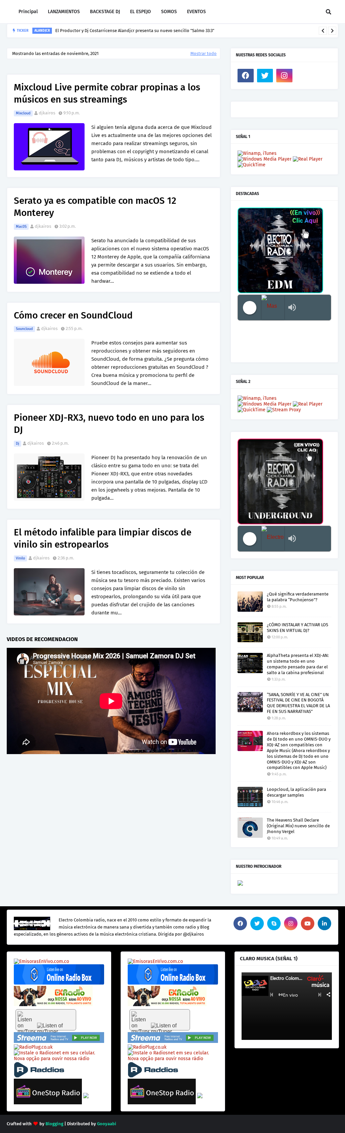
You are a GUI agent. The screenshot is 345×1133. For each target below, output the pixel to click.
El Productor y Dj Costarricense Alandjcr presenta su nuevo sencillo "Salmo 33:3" (134, 30)
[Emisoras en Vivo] (59, 983)
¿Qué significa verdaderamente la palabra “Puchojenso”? (297, 596)
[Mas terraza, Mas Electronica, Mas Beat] (272, 308)
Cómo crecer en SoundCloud (73, 315)
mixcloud (23, 113)
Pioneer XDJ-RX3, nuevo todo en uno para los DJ (109, 423)
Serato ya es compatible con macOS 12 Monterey (95, 206)
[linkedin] (324, 923)
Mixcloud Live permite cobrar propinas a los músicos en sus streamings (107, 93)
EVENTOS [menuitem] (196, 12)
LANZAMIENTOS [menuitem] (64, 12)
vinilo (20, 558)
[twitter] (265, 75)
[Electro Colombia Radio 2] (272, 539)
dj (17, 443)
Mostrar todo (203, 53)
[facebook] (246, 75)
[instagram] (284, 75)
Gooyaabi (106, 1123)
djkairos (47, 112)
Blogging (54, 1123)
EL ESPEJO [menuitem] (140, 12)
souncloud (24, 329)
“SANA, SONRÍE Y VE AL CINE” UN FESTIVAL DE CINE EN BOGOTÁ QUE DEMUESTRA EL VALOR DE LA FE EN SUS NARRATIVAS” (298, 703)
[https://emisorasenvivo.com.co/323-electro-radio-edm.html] (41, 961)
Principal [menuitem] (28, 12)
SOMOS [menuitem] (169, 12)
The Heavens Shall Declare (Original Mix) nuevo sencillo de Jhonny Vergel (298, 826)
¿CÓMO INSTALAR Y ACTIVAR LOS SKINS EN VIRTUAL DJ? (297, 627)
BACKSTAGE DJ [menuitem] (105, 12)
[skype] (274, 923)
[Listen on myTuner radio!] (45, 1019)
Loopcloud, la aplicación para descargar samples (296, 792)
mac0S (21, 226)
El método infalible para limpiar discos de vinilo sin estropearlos (102, 538)
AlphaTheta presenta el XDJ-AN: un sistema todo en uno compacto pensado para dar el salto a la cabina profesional (298, 664)
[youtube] (307, 923)
